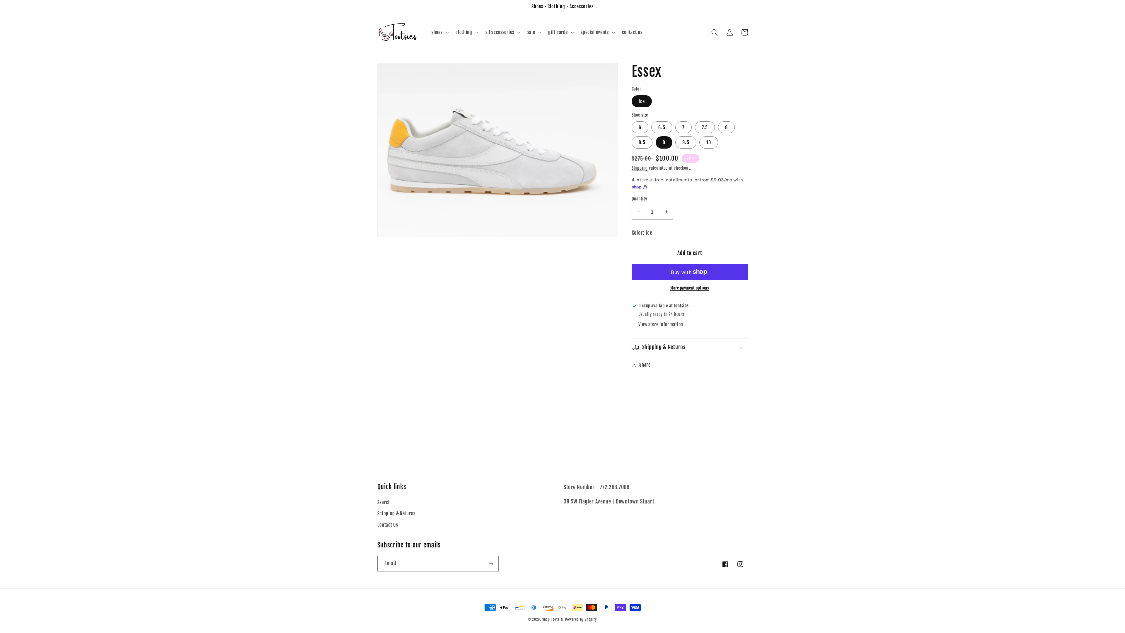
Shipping (640, 168)
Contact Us (387, 525)
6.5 (661, 127)
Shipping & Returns (396, 513)
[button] (439, 32)
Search (384, 502)
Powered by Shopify (581, 619)
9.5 (685, 142)
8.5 (642, 142)
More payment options (689, 287)
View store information (660, 324)
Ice (642, 101)
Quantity (639, 199)
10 (708, 142)
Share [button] (644, 365)
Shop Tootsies (553, 619)
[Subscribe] (490, 564)
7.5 (705, 127)
